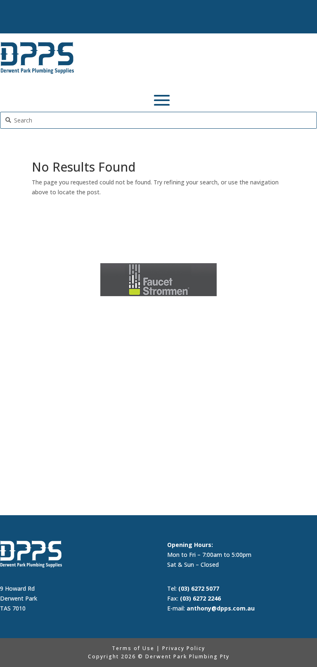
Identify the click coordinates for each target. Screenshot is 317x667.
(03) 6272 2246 (200, 598)
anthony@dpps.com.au (221, 608)
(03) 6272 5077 (198, 588)
